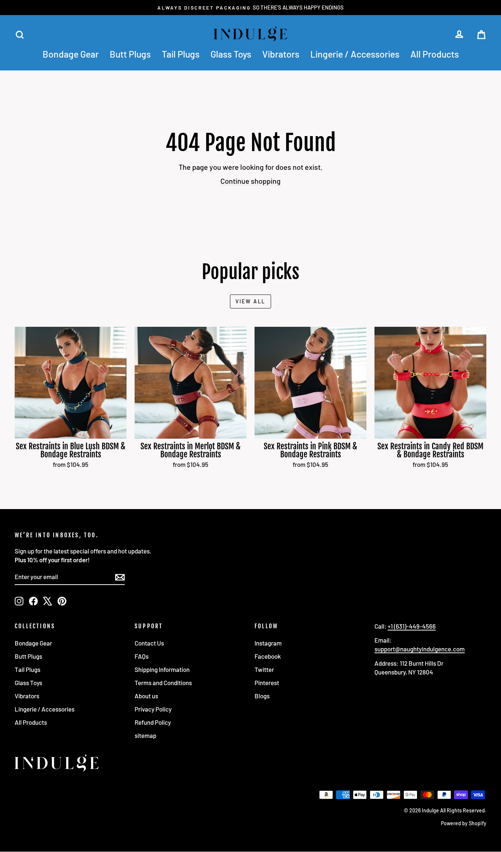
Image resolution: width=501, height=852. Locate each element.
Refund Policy (153, 722)
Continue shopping (250, 180)
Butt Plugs (130, 53)
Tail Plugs (181, 53)
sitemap (145, 735)
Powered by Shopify (463, 823)
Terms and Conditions (163, 682)
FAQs (142, 656)
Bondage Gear (71, 53)
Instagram (268, 643)
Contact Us (149, 643)
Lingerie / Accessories (354, 53)
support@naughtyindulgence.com (419, 648)
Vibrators (280, 53)
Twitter (264, 669)
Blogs (262, 695)
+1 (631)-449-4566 (412, 626)
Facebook (268, 656)
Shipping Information (162, 669)
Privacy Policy (153, 709)
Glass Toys (231, 53)
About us (146, 695)
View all (250, 301)
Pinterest (267, 682)
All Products (434, 53)
